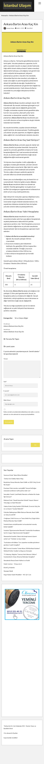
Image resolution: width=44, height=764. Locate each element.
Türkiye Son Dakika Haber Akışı (13, 478)
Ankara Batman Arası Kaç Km (13, 326)
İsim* (5, 381)
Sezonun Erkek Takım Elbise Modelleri (15, 475)
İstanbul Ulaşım (10, 28)
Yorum (6, 359)
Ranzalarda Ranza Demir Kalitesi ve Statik (17, 560)
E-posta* (6, 391)
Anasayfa (4, 15)
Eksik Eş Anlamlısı (9, 567)
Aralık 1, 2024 (20, 28)
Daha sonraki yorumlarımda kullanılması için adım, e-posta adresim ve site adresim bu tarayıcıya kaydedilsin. (21, 413)
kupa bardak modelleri (10, 738)
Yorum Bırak (30, 28)
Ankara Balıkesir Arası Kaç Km (14, 332)
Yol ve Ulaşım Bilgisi (21, 318)
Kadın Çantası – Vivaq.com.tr (13, 564)
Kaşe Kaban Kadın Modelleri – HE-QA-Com (17, 574)
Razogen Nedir (8, 571)
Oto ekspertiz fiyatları (11, 733)
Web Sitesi (7, 400)
